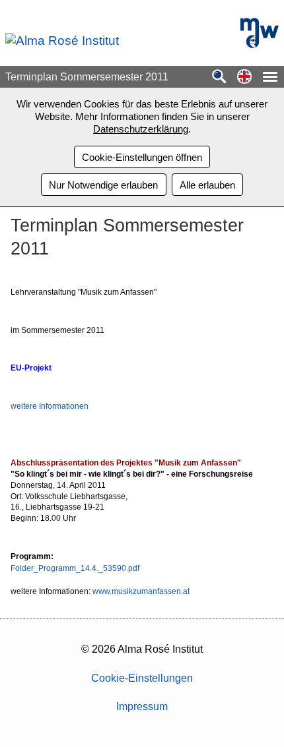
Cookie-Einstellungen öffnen (142, 157)
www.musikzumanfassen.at (141, 591)
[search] (219, 77)
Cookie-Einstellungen (142, 678)
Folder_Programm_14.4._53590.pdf (75, 568)
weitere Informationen (50, 406)
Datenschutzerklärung (140, 128)
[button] (244, 77)
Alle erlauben (207, 185)
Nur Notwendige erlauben (103, 185)
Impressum (142, 706)
